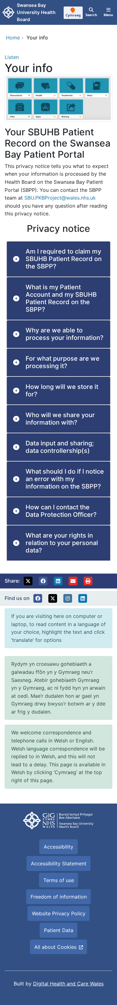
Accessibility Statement (58, 863)
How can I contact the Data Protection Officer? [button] (61, 510)
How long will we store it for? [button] (62, 390)
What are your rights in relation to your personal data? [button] (62, 543)
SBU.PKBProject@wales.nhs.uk (60, 198)
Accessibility (58, 847)
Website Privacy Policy (58, 913)
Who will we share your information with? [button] (60, 418)
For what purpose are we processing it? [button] (63, 362)
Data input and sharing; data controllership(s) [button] (60, 446)
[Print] (87, 581)
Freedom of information (59, 897)
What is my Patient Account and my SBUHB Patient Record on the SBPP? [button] (61, 298)
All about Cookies (55, 947)
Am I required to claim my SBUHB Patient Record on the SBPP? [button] (64, 259)
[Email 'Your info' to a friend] (73, 581)
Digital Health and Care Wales (68, 983)
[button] (28, 581)
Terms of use (58, 880)
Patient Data (58, 930)
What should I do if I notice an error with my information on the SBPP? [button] (65, 479)
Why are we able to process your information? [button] (65, 334)
